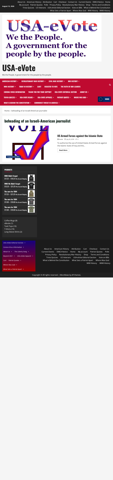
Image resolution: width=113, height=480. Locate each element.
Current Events (85, 2)
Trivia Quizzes (28, 7)
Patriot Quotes (36, 5)
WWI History (93, 10)
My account (24, 5)
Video (107, 99)
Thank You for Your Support (39, 92)
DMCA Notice (98, 2)
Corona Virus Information (14, 92)
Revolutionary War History (73, 5)
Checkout (62, 2)
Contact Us (72, 2)
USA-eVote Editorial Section (59, 7)
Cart (55, 2)
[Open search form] (110, 85)
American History (34, 2)
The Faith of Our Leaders (70, 86)
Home (107, 2)
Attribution (47, 2)
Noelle (61, 139)
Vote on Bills (77, 7)
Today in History (25, 86)
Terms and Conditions (101, 5)
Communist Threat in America (46, 102)
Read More (64, 150)
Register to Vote (50, 86)
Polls (46, 5)
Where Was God (79, 10)
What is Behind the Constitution (97, 7)
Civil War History (56, 81)
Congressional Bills (13, 157)
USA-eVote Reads (26, 97)
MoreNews (64, 275)
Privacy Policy (55, 5)
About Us (21, 2)
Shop (88, 5)
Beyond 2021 (8, 256)
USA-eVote (19, 67)
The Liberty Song (20, 252)
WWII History (105, 10)
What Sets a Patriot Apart (60, 10)
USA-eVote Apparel (45, 97)
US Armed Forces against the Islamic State (30, 143)
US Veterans (41, 7)
